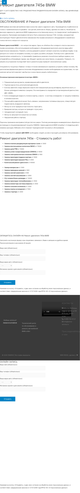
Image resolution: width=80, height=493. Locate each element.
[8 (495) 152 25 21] (4, 2)
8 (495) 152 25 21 (69, 319)
